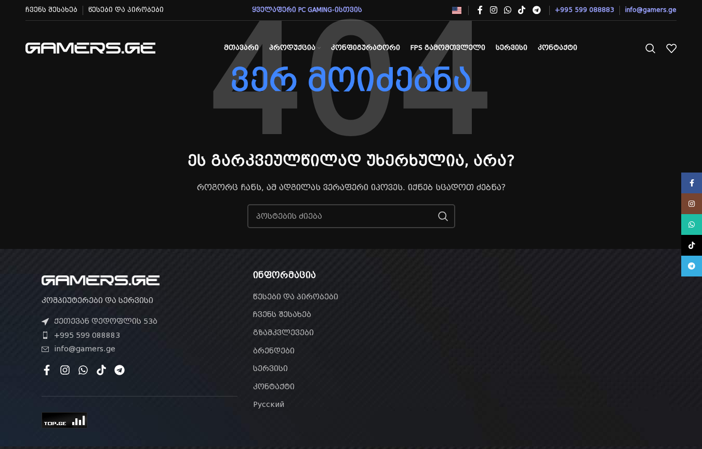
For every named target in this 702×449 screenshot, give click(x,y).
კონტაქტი (274, 386)
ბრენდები (274, 351)
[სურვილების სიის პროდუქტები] (671, 48)
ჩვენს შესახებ (282, 314)
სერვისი (270, 368)
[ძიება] (650, 48)
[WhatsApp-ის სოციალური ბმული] (507, 10)
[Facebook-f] (47, 370)
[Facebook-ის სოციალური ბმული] (480, 10)
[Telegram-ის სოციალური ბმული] (536, 10)
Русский (268, 404)
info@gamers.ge (84, 349)
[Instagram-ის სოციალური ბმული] (493, 10)
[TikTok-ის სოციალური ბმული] (522, 10)
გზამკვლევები (283, 332)
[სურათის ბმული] (101, 279)
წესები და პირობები (295, 297)
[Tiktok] (101, 370)
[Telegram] (119, 370)
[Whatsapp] (83, 370)
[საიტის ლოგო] (90, 47)
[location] (562, 329)
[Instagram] (65, 370)
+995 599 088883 (87, 335)
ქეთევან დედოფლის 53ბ (105, 321)
